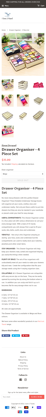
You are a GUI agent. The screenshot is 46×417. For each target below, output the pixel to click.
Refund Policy (23, 360)
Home (4, 30)
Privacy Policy (23, 366)
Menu (6, 6)
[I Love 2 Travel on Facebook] (20, 380)
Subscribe (36, 397)
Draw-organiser (7, 170)
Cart (42, 6)
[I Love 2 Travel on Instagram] (25, 380)
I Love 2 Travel (29, 404)
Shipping (14, 164)
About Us (23, 357)
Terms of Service (23, 369)
